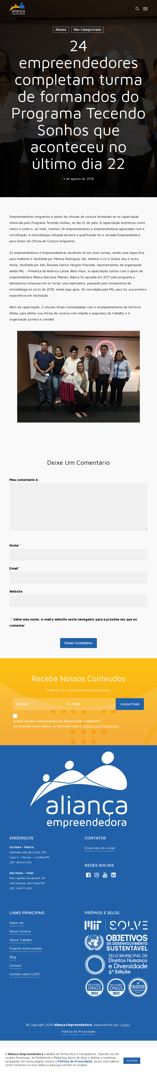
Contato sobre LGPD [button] (24, 974)
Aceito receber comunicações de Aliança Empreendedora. (56, 721)
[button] (145, 9)
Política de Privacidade (101, 726)
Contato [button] (15, 965)
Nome (15, 545)
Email (14, 568)
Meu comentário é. (24, 480)
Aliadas (60, 30)
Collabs (125, 1025)
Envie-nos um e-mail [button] (100, 848)
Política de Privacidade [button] (78, 1031)
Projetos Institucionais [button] (25, 948)
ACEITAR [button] (131, 1060)
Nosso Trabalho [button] (20, 940)
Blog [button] (12, 957)
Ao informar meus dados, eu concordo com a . (66, 726)
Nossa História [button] (20, 931)
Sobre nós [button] (16, 923)
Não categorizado (87, 30)
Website (15, 591)
